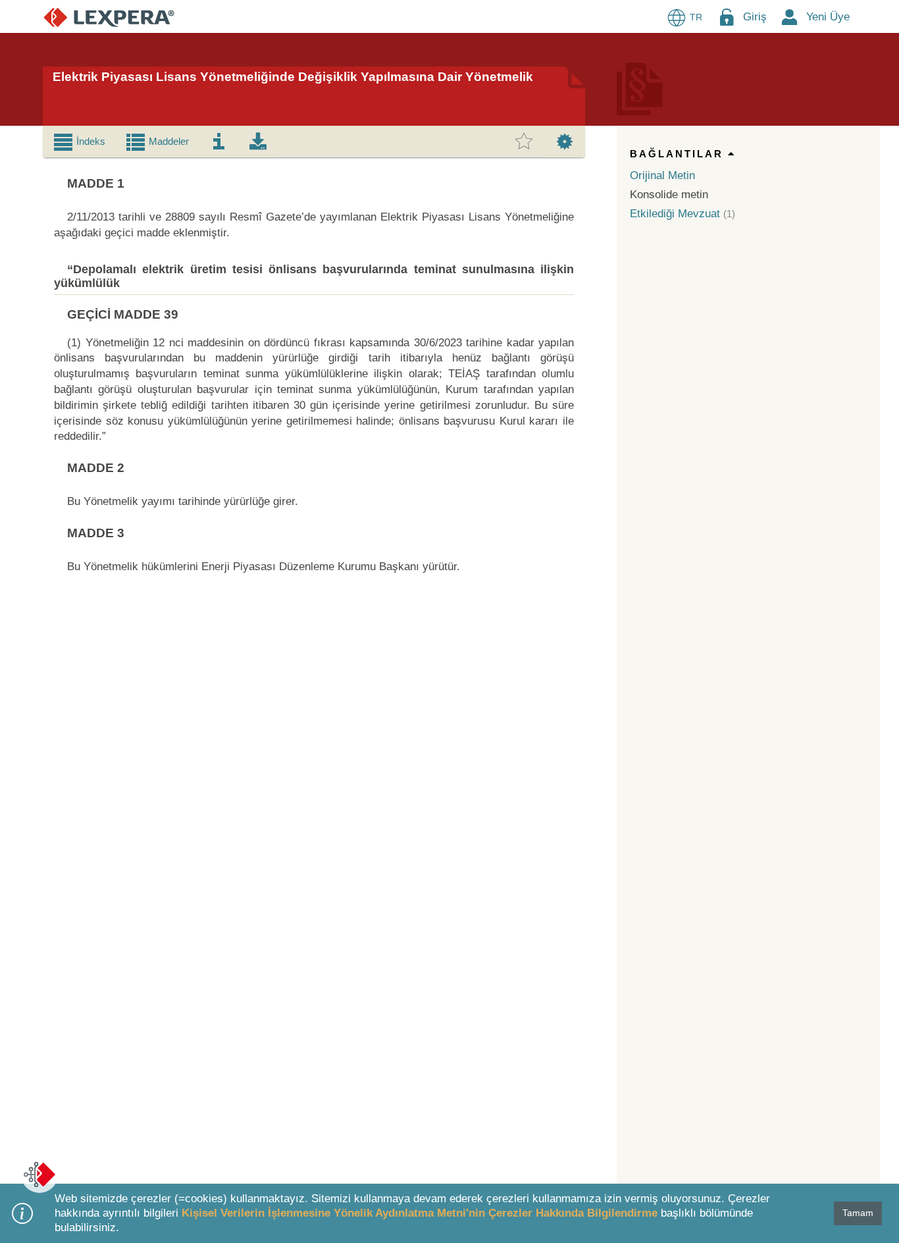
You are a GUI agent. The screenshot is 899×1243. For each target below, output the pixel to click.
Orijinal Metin (662, 175)
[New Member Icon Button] (790, 17)
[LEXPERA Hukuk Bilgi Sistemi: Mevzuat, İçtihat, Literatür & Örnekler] (109, 17)
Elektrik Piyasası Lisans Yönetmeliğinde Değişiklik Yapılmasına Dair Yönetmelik (293, 77)
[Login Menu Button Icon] (726, 17)
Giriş (755, 17)
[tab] (79, 141)
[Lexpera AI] (39, 1174)
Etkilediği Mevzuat (675, 213)
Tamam (857, 1212)
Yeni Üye (828, 17)
